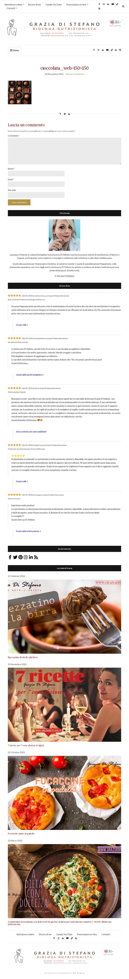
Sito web (12, 190)
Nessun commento (75, 74)
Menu (15, 50)
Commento (14, 135)
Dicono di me (34, 4)
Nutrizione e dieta (13, 4)
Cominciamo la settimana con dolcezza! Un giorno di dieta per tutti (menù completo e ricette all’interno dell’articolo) (60, 923)
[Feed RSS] (36, 557)
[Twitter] (15, 557)
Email (11, 179)
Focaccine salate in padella (21, 833)
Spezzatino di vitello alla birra (23, 657)
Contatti (11, 8)
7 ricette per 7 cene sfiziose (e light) (26, 745)
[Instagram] (25, 557)
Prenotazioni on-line (76, 4)
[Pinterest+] (20, 557)
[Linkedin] (31, 557)
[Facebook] (10, 557)
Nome (11, 168)
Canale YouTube (53, 4)
